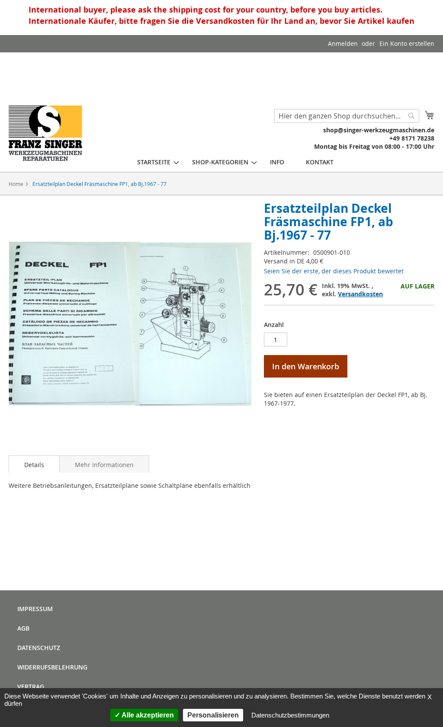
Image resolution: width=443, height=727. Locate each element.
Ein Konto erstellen (406, 43)
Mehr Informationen (104, 465)
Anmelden (343, 43)
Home (16, 183)
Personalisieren (213, 715)
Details (34, 465)
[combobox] (346, 116)
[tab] (34, 464)
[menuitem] (153, 162)
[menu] (235, 162)
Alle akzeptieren (147, 715)
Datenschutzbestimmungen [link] (290, 715)
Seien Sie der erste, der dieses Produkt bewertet (334, 271)
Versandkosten (360, 294)
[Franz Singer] (45, 133)
